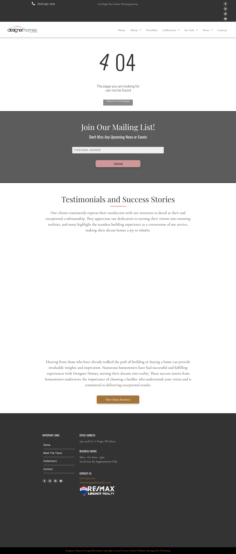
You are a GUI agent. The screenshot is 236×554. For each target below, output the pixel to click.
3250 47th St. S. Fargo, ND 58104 (97, 441)
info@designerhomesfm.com (95, 482)
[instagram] (225, 9)
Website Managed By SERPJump (154, 550)
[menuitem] (122, 30)
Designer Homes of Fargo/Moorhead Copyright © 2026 (93, 550)
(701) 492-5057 (87, 478)
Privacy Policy (129, 550)
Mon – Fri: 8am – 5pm (92, 457)
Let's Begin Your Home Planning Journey (118, 4)
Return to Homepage (118, 101)
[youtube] (225, 19)
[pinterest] (225, 14)
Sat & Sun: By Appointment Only (98, 461)
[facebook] (225, 4)
